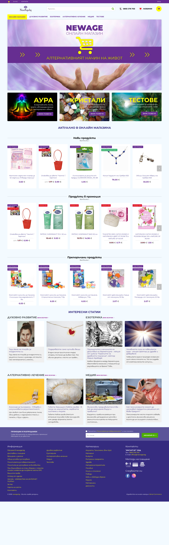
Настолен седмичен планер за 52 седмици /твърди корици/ (22, 177)
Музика (89, 480)
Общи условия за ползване (18, 459)
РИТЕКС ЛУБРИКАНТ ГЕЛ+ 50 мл (53, 234)
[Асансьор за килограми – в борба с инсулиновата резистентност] (25, 391)
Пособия (89, 468)
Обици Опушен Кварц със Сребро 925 (147, 177)
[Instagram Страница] (134, 476)
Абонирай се (149, 435)
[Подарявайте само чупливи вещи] (65, 334)
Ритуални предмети (95, 459)
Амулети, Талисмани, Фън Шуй (98, 450)
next (159, 168)
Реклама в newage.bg (16, 450)
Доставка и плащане (16, 453)
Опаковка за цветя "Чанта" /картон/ (53, 177)
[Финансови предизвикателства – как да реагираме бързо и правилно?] (104, 391)
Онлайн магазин (17, 17)
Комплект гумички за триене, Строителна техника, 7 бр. (53, 296)
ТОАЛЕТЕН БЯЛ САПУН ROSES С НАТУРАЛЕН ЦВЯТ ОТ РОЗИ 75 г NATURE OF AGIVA (116, 236)
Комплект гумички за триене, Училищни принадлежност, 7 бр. (22, 297)
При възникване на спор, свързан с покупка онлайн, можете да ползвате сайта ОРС (25, 469)
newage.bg (16, 494)
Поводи (89, 474)
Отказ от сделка (14, 476)
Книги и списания (93, 471)
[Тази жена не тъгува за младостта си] (25, 334)
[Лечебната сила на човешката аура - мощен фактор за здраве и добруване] (143, 334)
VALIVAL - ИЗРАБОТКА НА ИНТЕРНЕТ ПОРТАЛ (22, 480)
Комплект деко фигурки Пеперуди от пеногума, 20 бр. (147, 296)
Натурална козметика (95, 465)
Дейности (90, 486)
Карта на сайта (14, 487)
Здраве (89, 462)
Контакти (24, 1)
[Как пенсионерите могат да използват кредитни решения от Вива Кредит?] (143, 391)
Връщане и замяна (15, 456)
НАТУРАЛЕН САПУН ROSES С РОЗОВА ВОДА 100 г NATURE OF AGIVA (147, 236)
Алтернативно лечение (74, 17)
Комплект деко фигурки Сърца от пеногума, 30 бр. (116, 296)
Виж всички (84, 141)
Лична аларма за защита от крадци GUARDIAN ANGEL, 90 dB (84, 177)
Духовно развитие (38, 17)
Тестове (100, 17)
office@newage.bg (138, 455)
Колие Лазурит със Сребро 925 (116, 176)
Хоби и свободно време (95, 477)
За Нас (15, 1)
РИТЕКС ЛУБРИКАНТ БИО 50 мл (85, 234)
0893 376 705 (134, 452)
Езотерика (55, 17)
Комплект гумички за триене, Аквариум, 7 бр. (84, 296)
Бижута (89, 456)
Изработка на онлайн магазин (144, 494)
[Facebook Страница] (127, 476)
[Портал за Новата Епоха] (25, 9)
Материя (90, 453)
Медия (91, 17)
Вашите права (13, 473)
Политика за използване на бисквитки (23, 465)
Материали (91, 483)
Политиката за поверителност (109, 431)
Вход (159, 1)
